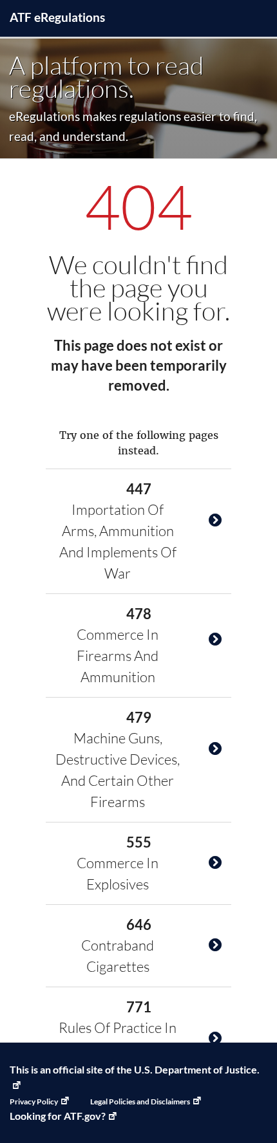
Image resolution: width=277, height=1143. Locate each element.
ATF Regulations (57, 17)
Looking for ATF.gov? (58, 1116)
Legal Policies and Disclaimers (140, 1101)
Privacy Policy (34, 1101)
